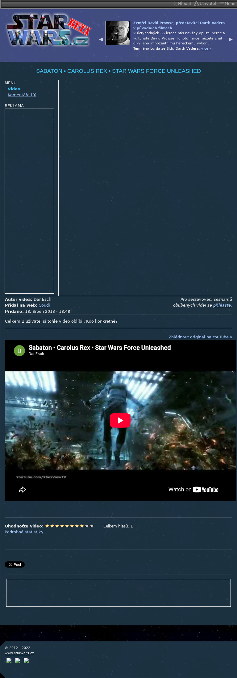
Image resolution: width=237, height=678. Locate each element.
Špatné (57, 525)
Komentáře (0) (22, 95)
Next (231, 38)
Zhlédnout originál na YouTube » (200, 337)
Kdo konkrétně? (102, 321)
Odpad (47, 525)
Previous (101, 38)
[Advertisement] (29, 201)
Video (14, 89)
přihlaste (222, 305)
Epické (91, 525)
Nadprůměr (71, 525)
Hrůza (52, 525)
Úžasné (86, 525)
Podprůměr (62, 525)
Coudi (44, 305)
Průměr (66, 525)
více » (152, 54)
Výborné (81, 525)
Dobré (76, 525)
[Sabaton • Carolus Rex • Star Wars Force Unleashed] (47, 29)
